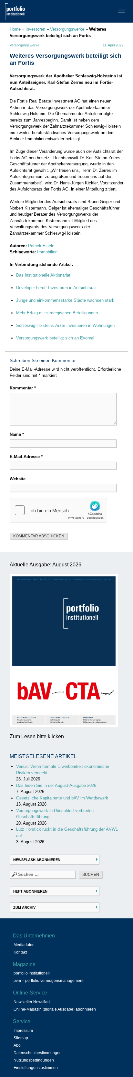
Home (15, 29)
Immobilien (47, 252)
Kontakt (20, 952)
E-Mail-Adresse (26, 456)
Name (17, 434)
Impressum (23, 1030)
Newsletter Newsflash (33, 1002)
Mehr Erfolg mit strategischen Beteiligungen (57, 312)
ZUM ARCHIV (24, 907)
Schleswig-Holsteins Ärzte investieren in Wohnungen (65, 325)
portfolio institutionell (32, 973)
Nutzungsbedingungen (34, 1060)
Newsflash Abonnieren (36, 860)
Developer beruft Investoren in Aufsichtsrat (56, 287)
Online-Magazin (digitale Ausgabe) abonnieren (55, 1009)
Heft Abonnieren (30, 891)
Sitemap (21, 1038)
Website (18, 478)
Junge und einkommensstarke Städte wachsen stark (65, 300)
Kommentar (23, 388)
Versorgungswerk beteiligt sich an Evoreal (55, 338)
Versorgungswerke (67, 29)
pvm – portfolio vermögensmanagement (48, 980)
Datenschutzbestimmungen (38, 1053)
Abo (17, 1045)
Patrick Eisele (41, 245)
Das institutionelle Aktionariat (43, 275)
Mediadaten (24, 945)
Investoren (35, 29)
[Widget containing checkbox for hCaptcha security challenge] (58, 510)
